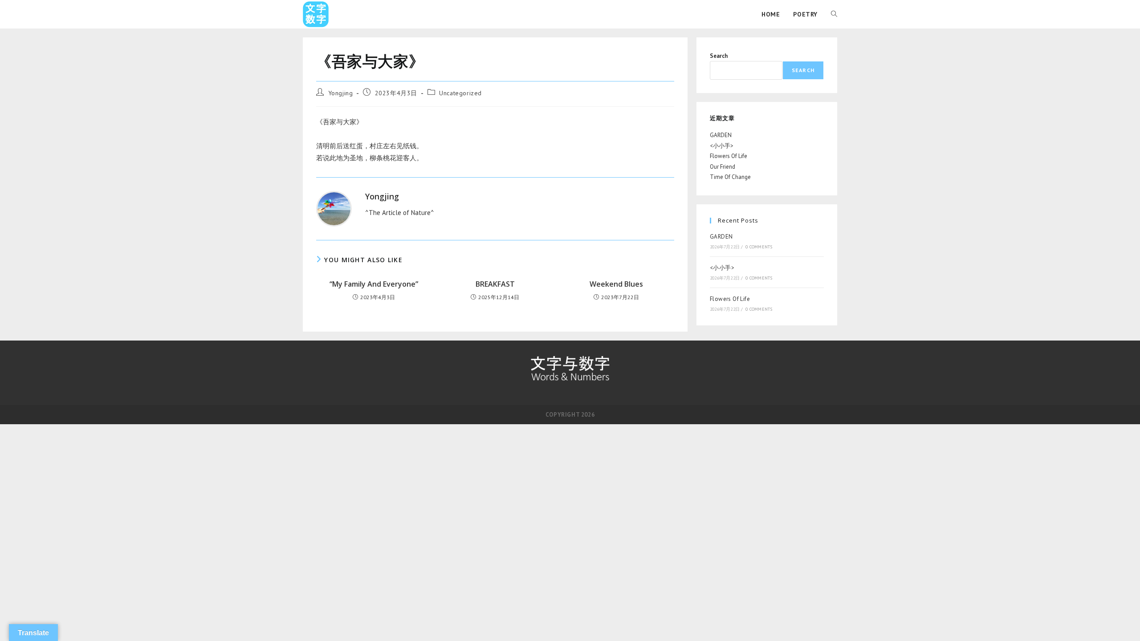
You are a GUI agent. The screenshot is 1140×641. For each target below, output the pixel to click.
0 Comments (758, 247)
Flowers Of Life (728, 156)
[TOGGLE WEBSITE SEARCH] (834, 14)
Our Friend (722, 166)
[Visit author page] (334, 208)
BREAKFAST (495, 284)
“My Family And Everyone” (374, 284)
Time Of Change (730, 177)
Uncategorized (460, 93)
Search (719, 56)
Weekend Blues (616, 284)
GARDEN (721, 135)
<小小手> (721, 146)
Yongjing (340, 93)
